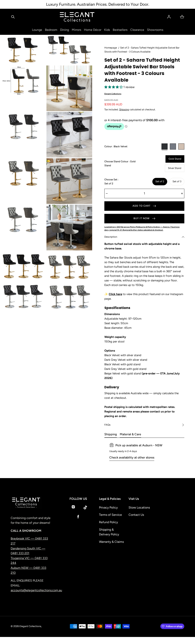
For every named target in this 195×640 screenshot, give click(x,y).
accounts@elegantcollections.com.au (36, 590)
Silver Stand (174, 168)
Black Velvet (164, 146)
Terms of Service (110, 515)
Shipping (124, 109)
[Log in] (169, 16)
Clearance (137, 30)
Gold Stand (175, 158)
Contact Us (136, 515)
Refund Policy (108, 522)
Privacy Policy (108, 507)
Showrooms (155, 30)
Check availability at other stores (131, 457)
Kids (107, 30)
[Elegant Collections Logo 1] (31, 502)
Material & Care (130, 434)
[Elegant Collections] (77, 17)
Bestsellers (120, 30)
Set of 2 (159, 181)
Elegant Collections (112, 93)
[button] (13, 16)
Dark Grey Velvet (173, 146)
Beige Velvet (181, 146)
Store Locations (139, 507)
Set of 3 (177, 181)
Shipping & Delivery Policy (109, 532)
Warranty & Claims (111, 542)
